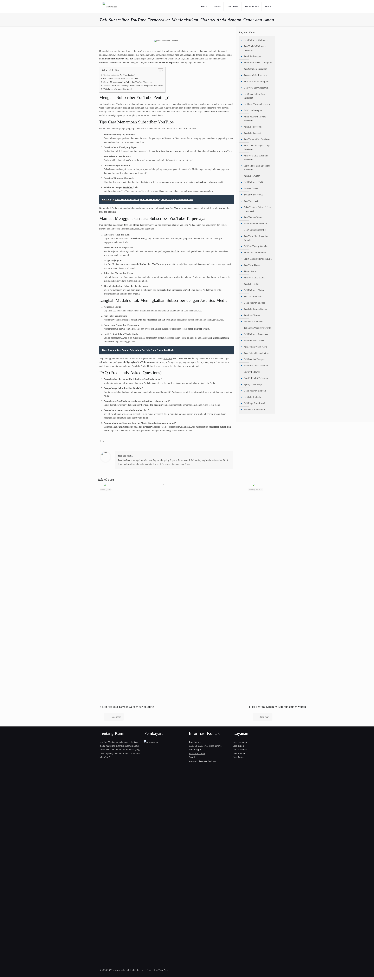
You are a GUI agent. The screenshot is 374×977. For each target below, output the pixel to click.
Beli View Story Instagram (256, 87)
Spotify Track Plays (253, 384)
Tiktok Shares (250, 271)
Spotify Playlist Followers (256, 378)
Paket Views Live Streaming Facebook (257, 167)
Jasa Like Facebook (253, 126)
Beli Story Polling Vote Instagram (254, 96)
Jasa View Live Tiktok (254, 277)
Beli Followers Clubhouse (256, 40)
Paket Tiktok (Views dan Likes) (258, 259)
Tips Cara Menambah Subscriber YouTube (120, 78)
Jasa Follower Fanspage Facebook (255, 118)
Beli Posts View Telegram (256, 365)
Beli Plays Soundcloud (254, 403)
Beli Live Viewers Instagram (257, 104)
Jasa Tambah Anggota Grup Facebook (257, 147)
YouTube (159, 107)
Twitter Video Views (253, 194)
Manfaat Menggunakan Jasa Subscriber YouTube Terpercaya (127, 82)
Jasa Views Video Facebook (257, 139)
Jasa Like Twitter (252, 176)
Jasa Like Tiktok (251, 284)
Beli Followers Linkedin (255, 390)
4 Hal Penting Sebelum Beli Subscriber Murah (277, 707)
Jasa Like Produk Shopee (255, 309)
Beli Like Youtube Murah (255, 223)
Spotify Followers (252, 372)
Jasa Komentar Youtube (255, 252)
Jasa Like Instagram (253, 56)
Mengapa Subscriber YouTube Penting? (119, 75)
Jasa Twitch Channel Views (256, 353)
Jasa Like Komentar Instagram (258, 62)
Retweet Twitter (251, 188)
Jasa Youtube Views (253, 217)
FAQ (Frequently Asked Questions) (117, 89)
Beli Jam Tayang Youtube (255, 246)
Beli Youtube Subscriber (255, 230)
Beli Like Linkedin (252, 397)
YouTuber (128, 187)
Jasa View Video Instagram (256, 81)
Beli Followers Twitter (254, 182)
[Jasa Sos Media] (110, 6)
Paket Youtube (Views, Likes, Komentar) (257, 209)
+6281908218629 (197, 753)
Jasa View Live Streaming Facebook (256, 157)
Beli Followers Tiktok (254, 290)
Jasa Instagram (240, 742)
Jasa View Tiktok (252, 265)
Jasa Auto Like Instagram (255, 75)
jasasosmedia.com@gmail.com (203, 761)
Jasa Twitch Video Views (255, 346)
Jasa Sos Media (125, 456)
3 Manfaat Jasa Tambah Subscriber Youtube (127, 707)
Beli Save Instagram (253, 110)
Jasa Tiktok (238, 746)
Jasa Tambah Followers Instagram (254, 48)
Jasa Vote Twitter (252, 201)
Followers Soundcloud (254, 409)
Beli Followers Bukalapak (256, 334)
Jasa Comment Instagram (255, 69)
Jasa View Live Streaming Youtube (256, 238)
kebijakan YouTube (170, 251)
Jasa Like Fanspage (253, 133)
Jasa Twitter (238, 757)
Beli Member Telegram (254, 359)
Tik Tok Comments (253, 296)
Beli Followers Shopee (254, 303)
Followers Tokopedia (253, 321)
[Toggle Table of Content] (159, 70)
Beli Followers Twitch (254, 340)
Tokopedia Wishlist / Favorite (257, 328)
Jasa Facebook (240, 749)
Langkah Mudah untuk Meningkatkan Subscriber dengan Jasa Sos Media (133, 85)
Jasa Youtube (239, 753)
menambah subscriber (134, 142)
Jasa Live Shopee (252, 315)
